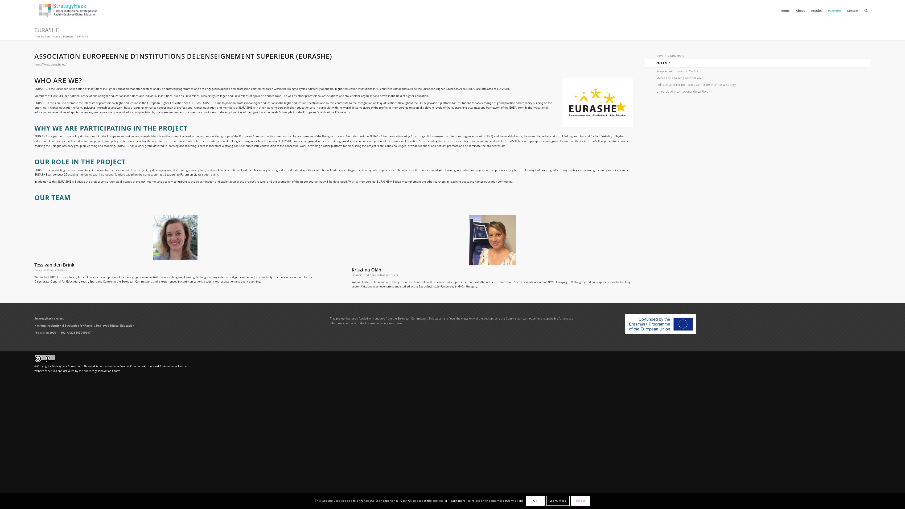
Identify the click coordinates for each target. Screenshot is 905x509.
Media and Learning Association (678, 78)
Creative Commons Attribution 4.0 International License (153, 366)
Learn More (558, 501)
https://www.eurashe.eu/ (50, 64)
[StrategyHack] (67, 10)
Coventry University (670, 55)
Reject (580, 501)
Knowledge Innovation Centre (677, 71)
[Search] (866, 10)
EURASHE (46, 30)
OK (535, 501)
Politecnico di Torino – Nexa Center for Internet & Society (696, 84)
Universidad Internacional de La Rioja (682, 91)
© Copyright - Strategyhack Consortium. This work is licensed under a (76, 366)
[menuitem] (785, 10)
